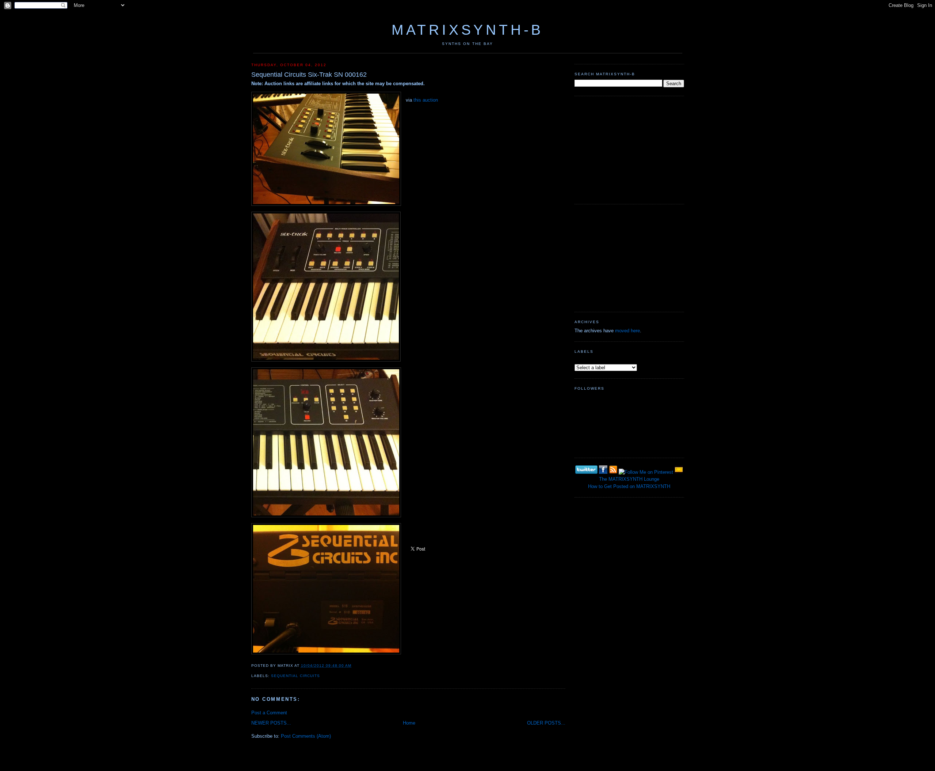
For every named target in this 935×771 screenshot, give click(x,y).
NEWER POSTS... (271, 723)
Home (409, 723)
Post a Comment (269, 712)
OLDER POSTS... (546, 723)
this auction (425, 100)
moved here (627, 330)
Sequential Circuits (295, 676)
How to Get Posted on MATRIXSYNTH (629, 486)
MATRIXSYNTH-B (467, 30)
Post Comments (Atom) (306, 736)
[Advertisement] (629, 149)
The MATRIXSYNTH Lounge (629, 479)
